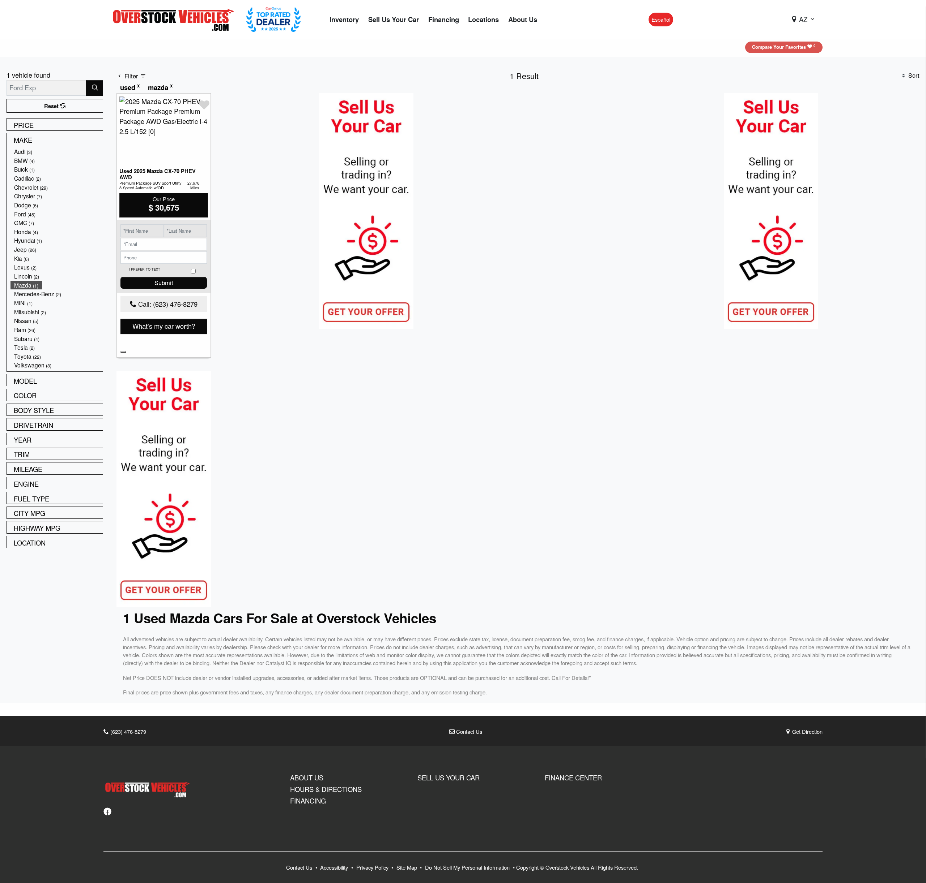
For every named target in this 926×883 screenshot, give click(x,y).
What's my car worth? (163, 326)
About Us (306, 777)
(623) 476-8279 (127, 731)
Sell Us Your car (448, 777)
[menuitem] (56, 151)
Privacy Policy (373, 867)
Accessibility (334, 867)
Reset (52, 106)
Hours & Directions (326, 789)
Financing (308, 800)
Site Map (407, 867)
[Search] (94, 87)
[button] (344, 20)
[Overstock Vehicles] (175, 18)
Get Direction (807, 731)
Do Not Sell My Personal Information (468, 867)
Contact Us (468, 731)
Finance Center (573, 777)
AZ (803, 19)
